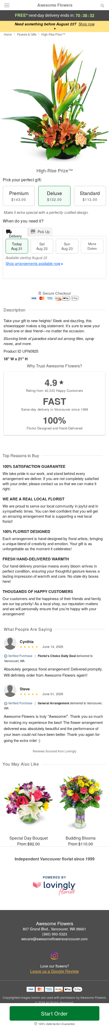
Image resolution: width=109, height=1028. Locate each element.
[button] (98, 1016)
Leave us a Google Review (54, 971)
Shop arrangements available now (33, 263)
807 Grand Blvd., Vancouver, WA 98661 (54, 928)
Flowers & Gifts (27, 34)
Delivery (15, 234)
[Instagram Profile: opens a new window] (54, 955)
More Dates (92, 246)
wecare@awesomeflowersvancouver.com (54, 938)
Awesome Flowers (54, 5)
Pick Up (44, 231)
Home (8, 34)
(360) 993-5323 (54, 933)
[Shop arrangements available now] (87, 24)
